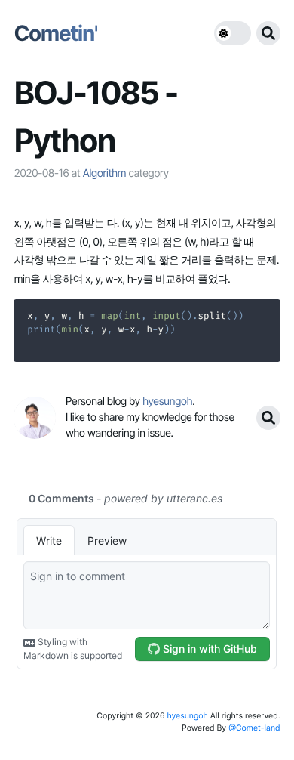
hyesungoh (187, 716)
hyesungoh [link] (167, 401)
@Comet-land (254, 728)
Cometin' (55, 33)
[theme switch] (232, 33)
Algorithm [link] (104, 173)
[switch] (232, 33)
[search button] (268, 33)
